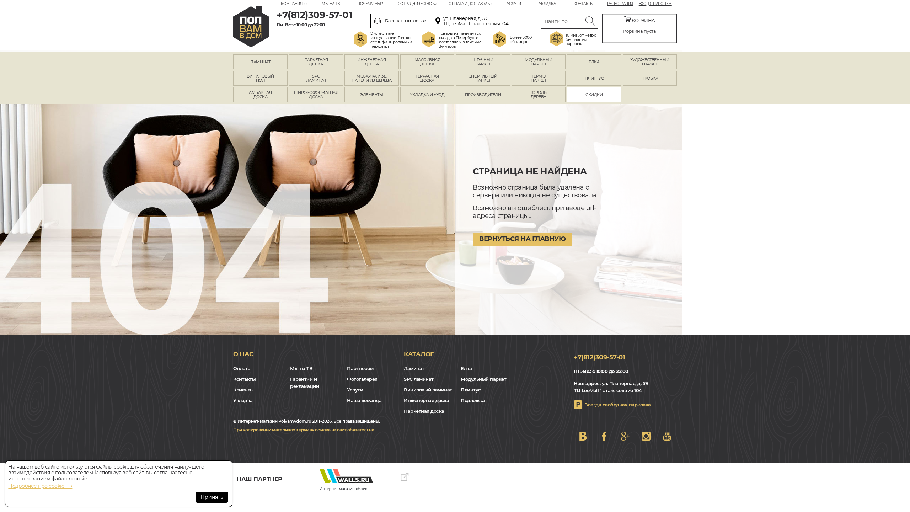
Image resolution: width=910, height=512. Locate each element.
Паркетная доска (424, 411)
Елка (466, 368)
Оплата (241, 368)
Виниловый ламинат (428, 390)
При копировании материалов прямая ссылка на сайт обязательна (303, 429)
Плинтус (471, 390)
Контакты (583, 3)
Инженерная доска (426, 400)
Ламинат (414, 368)
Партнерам (360, 368)
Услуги (514, 3)
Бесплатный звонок (405, 20)
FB (604, 436)
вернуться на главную (522, 239)
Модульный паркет (483, 379)
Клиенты (243, 390)
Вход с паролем (655, 4)
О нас (243, 354)
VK (583, 436)
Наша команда (364, 400)
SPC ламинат (419, 379)
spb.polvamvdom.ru (251, 26)
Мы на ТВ (330, 3)
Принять (211, 497)
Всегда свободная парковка (617, 404)
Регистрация (620, 4)
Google (625, 436)
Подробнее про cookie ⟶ (40, 486)
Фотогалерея (362, 379)
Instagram (646, 436)
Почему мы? (370, 3)
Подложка (473, 400)
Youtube (667, 436)
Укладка (547, 3)
